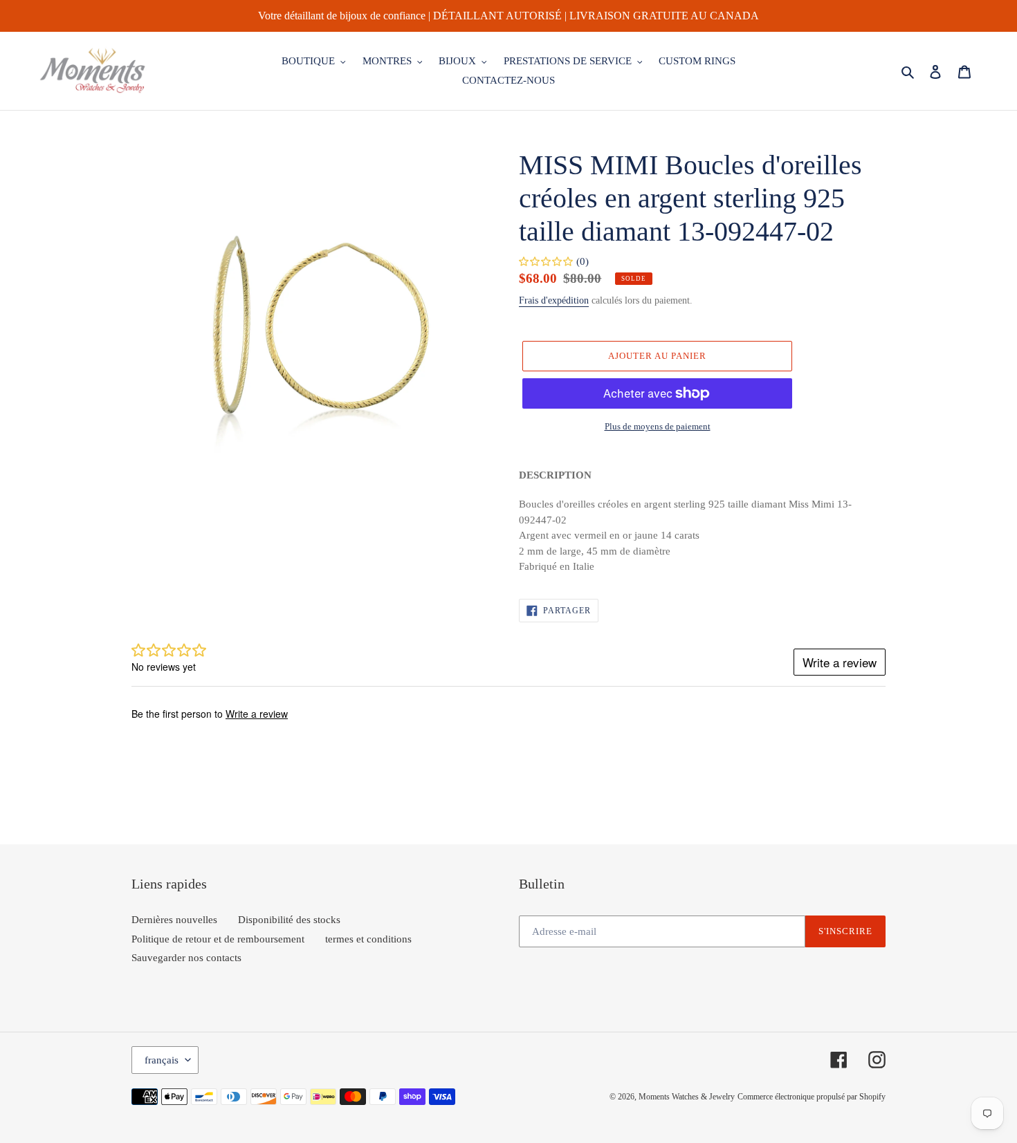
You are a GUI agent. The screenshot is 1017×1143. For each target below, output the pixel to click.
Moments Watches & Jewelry (687, 1097)
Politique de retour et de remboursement (217, 939)
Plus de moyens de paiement (658, 426)
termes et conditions (368, 939)
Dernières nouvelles (174, 919)
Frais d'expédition (554, 300)
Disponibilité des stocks (289, 919)
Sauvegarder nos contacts (186, 957)
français (161, 1060)
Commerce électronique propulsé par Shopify (811, 1097)
